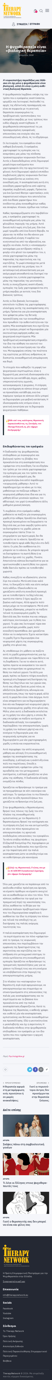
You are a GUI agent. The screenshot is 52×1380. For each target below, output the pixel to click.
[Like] (6, 1069)
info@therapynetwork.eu (15, 1295)
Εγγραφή (35, 24)
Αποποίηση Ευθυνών (13, 1346)
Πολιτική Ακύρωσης (13, 1341)
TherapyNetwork (11, 1373)
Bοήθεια (7, 1360)
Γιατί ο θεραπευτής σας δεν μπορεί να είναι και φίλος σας (24, 1223)
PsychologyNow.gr (16, 1056)
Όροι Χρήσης (9, 1336)
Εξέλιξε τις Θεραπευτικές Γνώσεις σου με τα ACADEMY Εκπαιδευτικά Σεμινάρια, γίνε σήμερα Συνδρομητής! (26, 870)
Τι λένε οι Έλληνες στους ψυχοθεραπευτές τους (25, 1184)
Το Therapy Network (13, 1331)
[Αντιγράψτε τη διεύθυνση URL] (46, 1069)
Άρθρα (6, 1140)
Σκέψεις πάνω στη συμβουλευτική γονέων (23, 1146)
